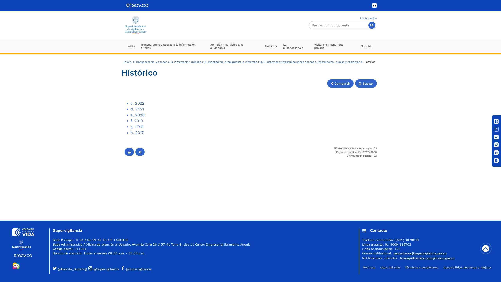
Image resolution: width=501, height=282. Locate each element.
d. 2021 (137, 109)
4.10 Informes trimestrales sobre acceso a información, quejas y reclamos (310, 61)
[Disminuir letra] (496, 137)
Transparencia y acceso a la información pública (168, 61)
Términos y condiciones (421, 267)
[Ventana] (496, 160)
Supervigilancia (67, 230)
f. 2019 (137, 120)
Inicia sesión (368, 18)
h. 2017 (137, 132)
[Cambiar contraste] (496, 121)
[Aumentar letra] (496, 145)
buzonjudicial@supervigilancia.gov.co (427, 258)
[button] (340, 83)
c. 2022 (137, 103)
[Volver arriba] (485, 248)
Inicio (127, 61)
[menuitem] (131, 46)
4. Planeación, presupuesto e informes (231, 61)
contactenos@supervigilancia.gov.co (420, 253)
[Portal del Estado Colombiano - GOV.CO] (137, 5)
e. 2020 (138, 115)
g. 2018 (137, 126)
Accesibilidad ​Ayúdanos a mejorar (467, 267)
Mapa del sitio (390, 267)
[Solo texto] (496, 129)
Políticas (369, 267)
